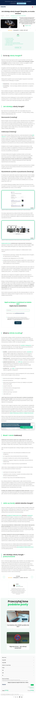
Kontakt (32, 684)
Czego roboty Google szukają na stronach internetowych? (14, 43)
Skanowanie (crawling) (9, 40)
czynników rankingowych (25, 345)
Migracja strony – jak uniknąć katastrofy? (18, 647)
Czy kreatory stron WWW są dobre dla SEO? (18, 625)
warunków (29, 351)
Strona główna (2, 15)
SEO (27, 1)
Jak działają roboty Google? (9, 39)
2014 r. (13, 368)
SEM (29, 1)
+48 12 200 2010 (13, 3)
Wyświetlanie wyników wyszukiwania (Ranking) (13, 42)
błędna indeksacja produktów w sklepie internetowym (21, 413)
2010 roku (20, 361)
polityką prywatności (19, 313)
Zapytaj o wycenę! (21, 3)
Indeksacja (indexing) (9, 41)
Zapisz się (18, 322)
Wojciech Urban (18, 585)
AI (30, 1)
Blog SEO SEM (7, 15)
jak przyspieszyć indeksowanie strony (25, 547)
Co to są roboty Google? (9, 38)
